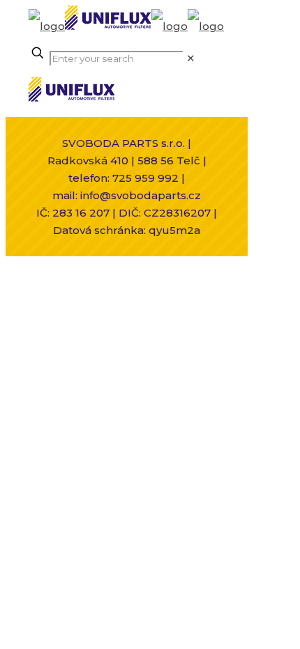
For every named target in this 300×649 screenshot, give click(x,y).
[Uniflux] (126, 26)
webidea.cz (155, 292)
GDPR (153, 310)
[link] (190, 58)
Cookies (106, 310)
